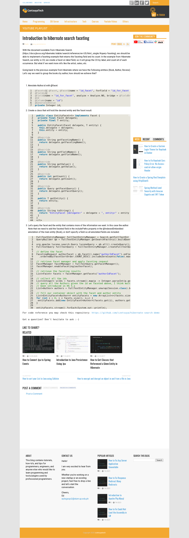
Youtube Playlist (35, 28)
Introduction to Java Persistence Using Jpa (71, 361)
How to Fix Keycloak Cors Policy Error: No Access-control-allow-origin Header (154, 165)
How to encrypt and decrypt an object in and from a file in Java (103, 378)
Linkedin (136, 3)
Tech (84, 21)
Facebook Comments (68, 388)
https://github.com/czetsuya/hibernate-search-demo (126, 312)
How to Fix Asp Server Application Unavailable (118, 464)
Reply (26, 44)
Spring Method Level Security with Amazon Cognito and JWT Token (154, 191)
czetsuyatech (100, 533)
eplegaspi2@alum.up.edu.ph (75, 498)
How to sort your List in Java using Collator (41, 378)
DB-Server (54, 21)
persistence (41, 44)
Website (131, 3)
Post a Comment (34, 393)
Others (126, 21)
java (34, 44)
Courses (95, 21)
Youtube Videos (110, 21)
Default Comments (51, 388)
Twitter (147, 3)
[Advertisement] (149, 91)
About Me (38, 2)
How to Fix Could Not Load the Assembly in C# (118, 513)
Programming (39, 21)
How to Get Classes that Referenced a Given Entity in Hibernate (103, 363)
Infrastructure (70, 21)
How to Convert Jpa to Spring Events (37, 361)
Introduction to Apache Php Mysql (116, 497)
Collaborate (28, 2)
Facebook (142, 3)
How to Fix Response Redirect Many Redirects (117, 481)
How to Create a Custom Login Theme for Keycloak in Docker (155, 149)
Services (47, 2)
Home (25, 21)
